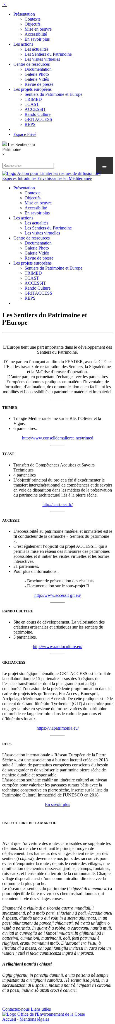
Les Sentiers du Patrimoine (48, 54)
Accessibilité (36, 34)
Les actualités (36, 49)
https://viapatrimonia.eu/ (58, 728)
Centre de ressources (31, 64)
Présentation (24, 14)
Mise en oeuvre (38, 29)
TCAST (32, 104)
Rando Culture (38, 114)
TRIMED (33, 99)
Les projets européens (32, 89)
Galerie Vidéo (37, 79)
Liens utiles (41, 1009)
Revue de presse (39, 84)
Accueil (9, 1019)
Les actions (23, 44)
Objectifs (32, 24)
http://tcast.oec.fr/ (57, 504)
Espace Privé (24, 134)
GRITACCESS (38, 119)
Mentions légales (34, 1019)
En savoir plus (37, 39)
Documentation (38, 69)
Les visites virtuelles (42, 59)
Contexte (32, 19)
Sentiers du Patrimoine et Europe (53, 94)
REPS (30, 124)
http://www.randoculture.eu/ (57, 646)
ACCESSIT (35, 109)
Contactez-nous (16, 1009)
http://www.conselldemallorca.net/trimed (57, 438)
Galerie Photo (37, 74)
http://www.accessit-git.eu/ (57, 595)
